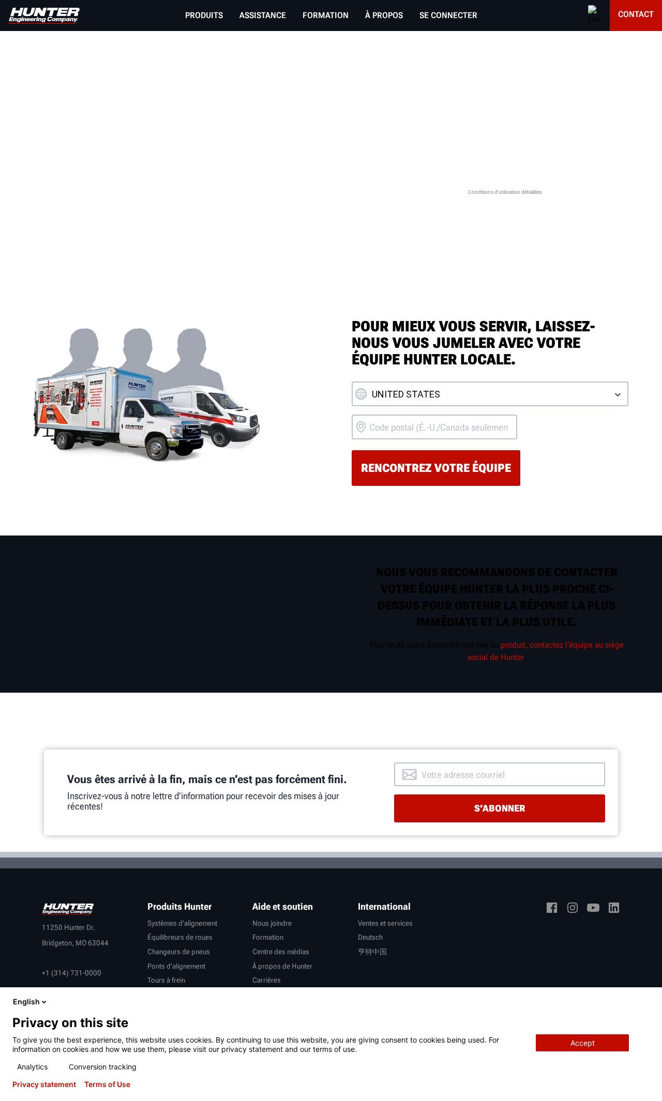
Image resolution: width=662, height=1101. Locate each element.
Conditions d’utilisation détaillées (505, 192)
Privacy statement (44, 1084)
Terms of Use (107, 1084)
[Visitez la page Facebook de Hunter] (552, 909)
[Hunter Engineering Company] (44, 16)
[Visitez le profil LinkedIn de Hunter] (614, 909)
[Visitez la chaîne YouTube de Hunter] (593, 909)
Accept (582, 1042)
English (26, 1001)
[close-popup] (645, 1002)
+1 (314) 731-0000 (71, 973)
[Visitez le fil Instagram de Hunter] (572, 909)
